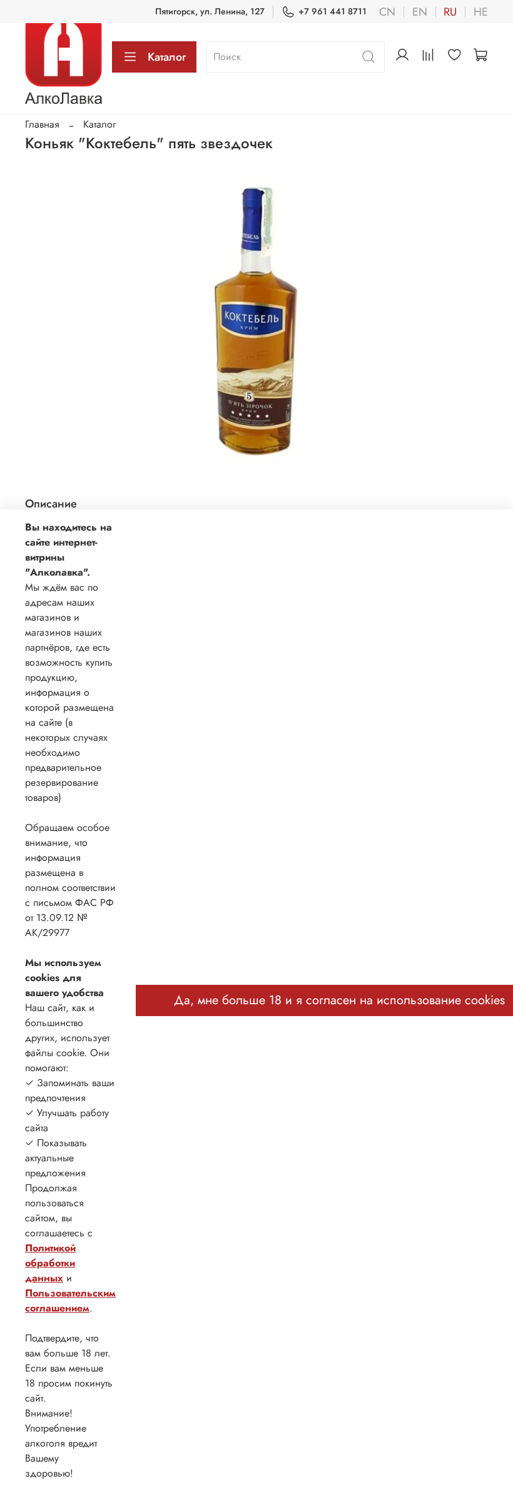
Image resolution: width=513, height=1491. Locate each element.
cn (387, 12)
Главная (42, 124)
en (419, 12)
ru (450, 12)
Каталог (167, 57)
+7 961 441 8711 (332, 11)
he (481, 12)
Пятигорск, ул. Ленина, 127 (210, 11)
